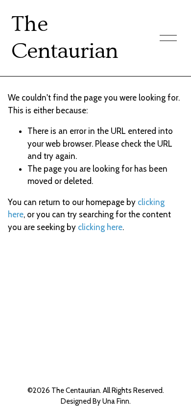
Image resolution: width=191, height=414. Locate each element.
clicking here (100, 227)
